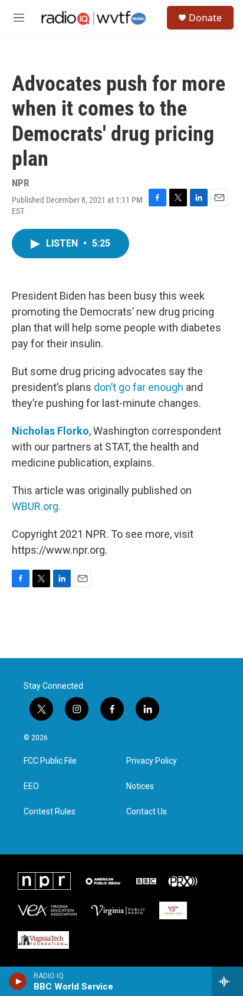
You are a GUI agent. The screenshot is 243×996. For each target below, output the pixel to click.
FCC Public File (50, 761)
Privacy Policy (151, 761)
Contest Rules (49, 811)
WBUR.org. (36, 506)
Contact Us (146, 811)
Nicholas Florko (50, 431)
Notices (140, 786)
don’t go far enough (138, 387)
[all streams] (227, 981)
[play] (18, 981)
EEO (31, 786)
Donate (205, 17)
